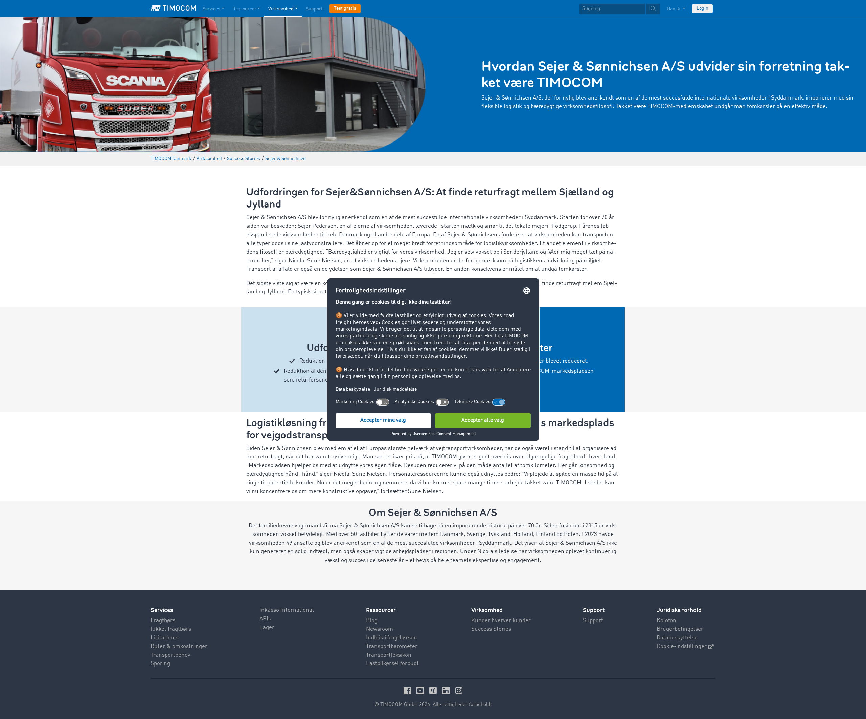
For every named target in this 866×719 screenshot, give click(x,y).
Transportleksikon (388, 655)
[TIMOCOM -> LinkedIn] (447, 690)
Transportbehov (170, 655)
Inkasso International (286, 610)
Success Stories (491, 629)
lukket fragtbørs (171, 629)
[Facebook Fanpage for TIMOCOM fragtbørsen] (408, 690)
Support (314, 9)
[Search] (653, 9)
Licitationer (165, 638)
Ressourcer (244, 9)
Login (702, 8)
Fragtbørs (163, 621)
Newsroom (379, 629)
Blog (372, 621)
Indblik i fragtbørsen (391, 638)
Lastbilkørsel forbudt (392, 664)
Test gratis (345, 8)
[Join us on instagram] (458, 690)
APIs (265, 619)
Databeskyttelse (677, 638)
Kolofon (666, 621)
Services (211, 9)
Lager (266, 627)
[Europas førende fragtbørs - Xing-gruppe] (434, 690)
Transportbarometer (391, 646)
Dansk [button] (674, 9)
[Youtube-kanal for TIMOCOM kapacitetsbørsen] (421, 690)
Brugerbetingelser (680, 629)
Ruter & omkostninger (179, 646)
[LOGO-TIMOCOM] (173, 8)
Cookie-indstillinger (682, 646)
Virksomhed (281, 9)
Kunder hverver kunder (501, 621)
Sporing (160, 664)
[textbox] (619, 9)
